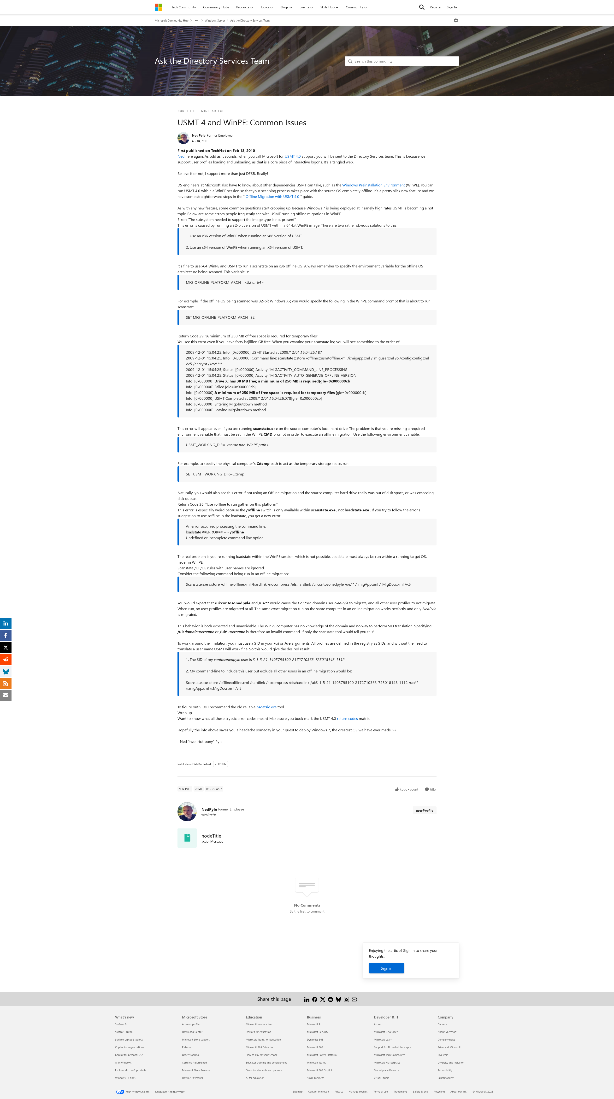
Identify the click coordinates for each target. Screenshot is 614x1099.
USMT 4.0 (293, 156)
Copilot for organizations (129, 1047)
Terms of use (380, 1091)
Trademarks (400, 1091)
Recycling (439, 1091)
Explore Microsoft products (130, 1070)
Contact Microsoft (318, 1091)
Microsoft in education (259, 1024)
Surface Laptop (123, 1032)
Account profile (191, 1024)
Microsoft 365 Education (260, 1047)
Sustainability (446, 1078)
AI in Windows (123, 1062)
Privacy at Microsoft (449, 1047)
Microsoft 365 (315, 1047)
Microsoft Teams (316, 1062)
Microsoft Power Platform (322, 1055)
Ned (181, 156)
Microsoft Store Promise (196, 1070)
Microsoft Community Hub (172, 20)
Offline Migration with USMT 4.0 (273, 196)
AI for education (255, 1078)
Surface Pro (121, 1024)
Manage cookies (358, 1091)
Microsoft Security (317, 1032)
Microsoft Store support (196, 1039)
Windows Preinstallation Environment (374, 184)
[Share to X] (322, 998)
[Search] (422, 7)
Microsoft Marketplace (387, 1062)
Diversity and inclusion (451, 1062)
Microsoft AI (314, 1024)
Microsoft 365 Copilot (319, 1070)
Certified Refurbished (194, 1062)
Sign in (386, 968)
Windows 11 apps (125, 1078)
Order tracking (190, 1055)
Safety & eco (420, 1091)
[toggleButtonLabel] (456, 20)
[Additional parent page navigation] (197, 20)
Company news (446, 1039)
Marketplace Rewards (386, 1070)
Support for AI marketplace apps (392, 1047)
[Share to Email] (354, 998)
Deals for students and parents (264, 1070)
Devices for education (258, 1032)
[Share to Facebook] (314, 998)
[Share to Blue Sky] (338, 998)
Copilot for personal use (129, 1055)
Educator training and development (266, 1062)
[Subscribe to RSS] (346, 998)
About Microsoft (447, 1032)
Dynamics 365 (315, 1039)
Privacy (339, 1091)
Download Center (192, 1032)
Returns (186, 1047)
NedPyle (199, 135)
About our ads (458, 1091)
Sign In (452, 7)
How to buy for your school (261, 1055)
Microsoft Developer (386, 1032)
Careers (442, 1024)
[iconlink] (187, 838)
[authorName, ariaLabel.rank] (183, 138)
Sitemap (297, 1091)
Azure (377, 1024)
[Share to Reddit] (330, 998)
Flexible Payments (192, 1078)
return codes (348, 718)
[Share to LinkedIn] (306, 998)
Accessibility (445, 1070)
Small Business (315, 1078)
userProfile (424, 810)
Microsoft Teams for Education (263, 1039)
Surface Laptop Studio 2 (129, 1039)
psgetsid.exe (266, 706)
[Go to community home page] (158, 7)
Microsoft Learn (383, 1039)
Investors (443, 1055)
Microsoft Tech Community (389, 1055)
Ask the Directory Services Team (250, 20)
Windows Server (215, 20)
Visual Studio (381, 1078)
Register (436, 7)
